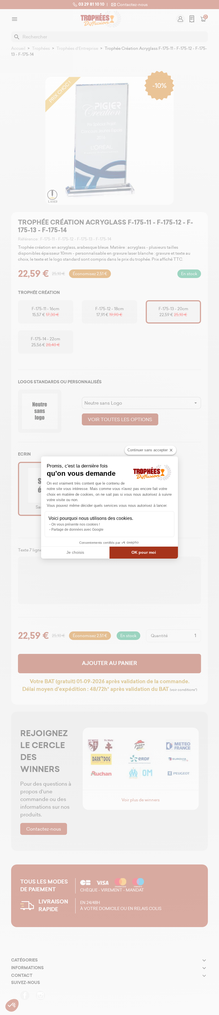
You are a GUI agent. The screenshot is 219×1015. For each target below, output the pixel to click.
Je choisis (75, 552)
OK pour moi (143, 552)
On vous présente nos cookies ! (75, 524)
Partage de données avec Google (77, 530)
